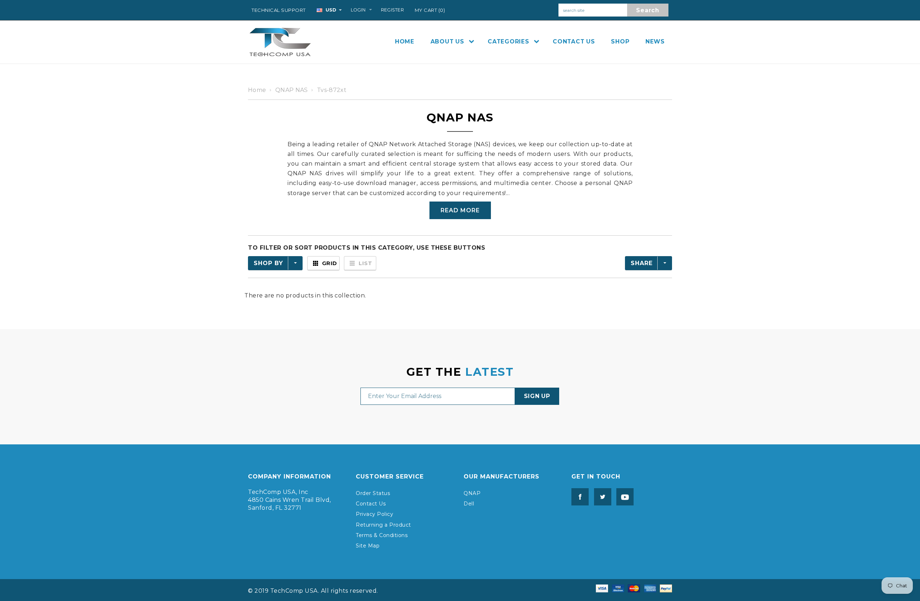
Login (358, 10)
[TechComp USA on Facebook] (580, 496)
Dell (469, 503)
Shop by (268, 263)
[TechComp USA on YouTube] (623, 496)
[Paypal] (666, 588)
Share (642, 263)
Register (392, 10)
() (430, 10)
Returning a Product (383, 525)
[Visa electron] (618, 588)
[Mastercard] (634, 588)
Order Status (373, 493)
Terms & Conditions (382, 535)
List (365, 263)
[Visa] (602, 588)
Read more (460, 210)
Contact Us (371, 503)
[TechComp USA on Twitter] (600, 496)
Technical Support (279, 10)
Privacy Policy (374, 514)
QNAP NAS (291, 90)
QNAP (472, 493)
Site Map (368, 545)
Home (257, 90)
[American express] (650, 588)
